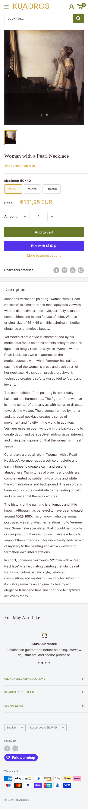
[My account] (71, 6)
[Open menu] (6, 6)
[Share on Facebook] (56, 270)
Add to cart (44, 232)
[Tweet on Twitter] (73, 270)
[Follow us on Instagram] (15, 748)
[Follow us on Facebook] (7, 748)
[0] (80, 6)
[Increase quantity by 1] (52, 216)
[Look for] (78, 18)
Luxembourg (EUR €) (43, 727)
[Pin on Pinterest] (64, 270)
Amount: (11, 216)
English (11, 727)
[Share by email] (81, 270)
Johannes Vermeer (19, 166)
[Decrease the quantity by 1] (24, 216)
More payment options (44, 255)
